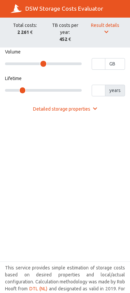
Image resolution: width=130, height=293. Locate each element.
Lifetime (13, 78)
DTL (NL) (38, 288)
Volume (13, 51)
